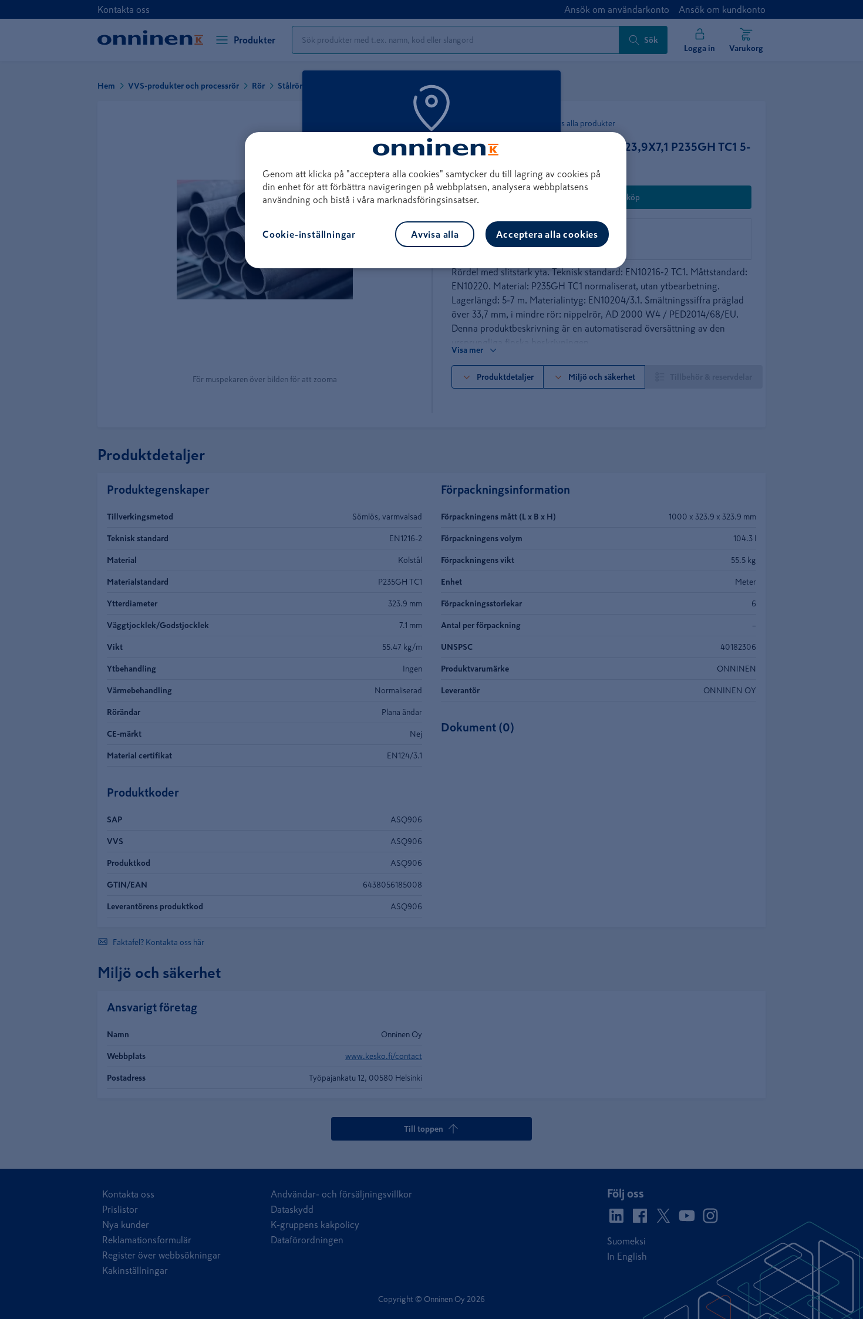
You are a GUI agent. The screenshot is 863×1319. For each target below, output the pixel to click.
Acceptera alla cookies (547, 234)
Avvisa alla (435, 234)
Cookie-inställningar (309, 234)
